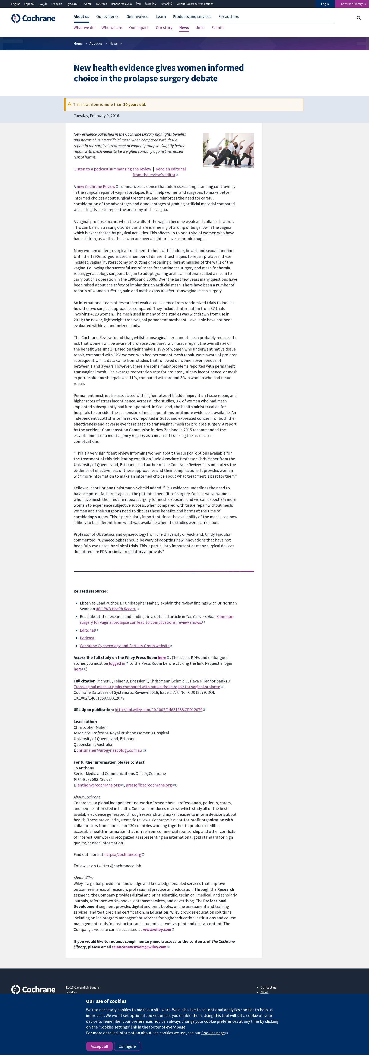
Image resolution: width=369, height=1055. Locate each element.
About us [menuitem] (81, 16)
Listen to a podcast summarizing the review (112, 169)
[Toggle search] (359, 18)
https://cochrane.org (122, 854)
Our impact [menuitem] (139, 27)
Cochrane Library (352, 4)
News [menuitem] (184, 27)
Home (78, 43)
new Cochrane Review (96, 186)
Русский (72, 4)
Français (56, 4)
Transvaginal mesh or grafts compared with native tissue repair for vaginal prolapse (147, 686)
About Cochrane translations (195, 4)
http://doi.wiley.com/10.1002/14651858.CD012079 (158, 709)
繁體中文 (151, 4)
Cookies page (213, 1032)
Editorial (87, 630)
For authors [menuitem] (228, 16)
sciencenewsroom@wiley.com (139, 946)
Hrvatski (87, 4)
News (114, 43)
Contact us (268, 987)
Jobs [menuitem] (200, 27)
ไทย (138, 4)
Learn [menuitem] (161, 16)
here (162, 657)
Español (29, 4)
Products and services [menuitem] (192, 16)
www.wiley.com (157, 929)
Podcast (87, 637)
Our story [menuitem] (164, 27)
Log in (325, 4)
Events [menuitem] (217, 27)
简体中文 (167, 4)
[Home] (35, 18)
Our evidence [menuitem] (107, 16)
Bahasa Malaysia (121, 4)
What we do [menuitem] (84, 27)
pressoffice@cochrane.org (149, 785)
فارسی (42, 4)
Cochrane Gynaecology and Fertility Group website (125, 645)
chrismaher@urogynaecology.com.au (109, 750)
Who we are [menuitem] (112, 27)
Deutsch (101, 4)
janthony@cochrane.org (98, 785)
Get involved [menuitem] (137, 16)
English (15, 4)
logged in (117, 663)
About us (95, 43)
